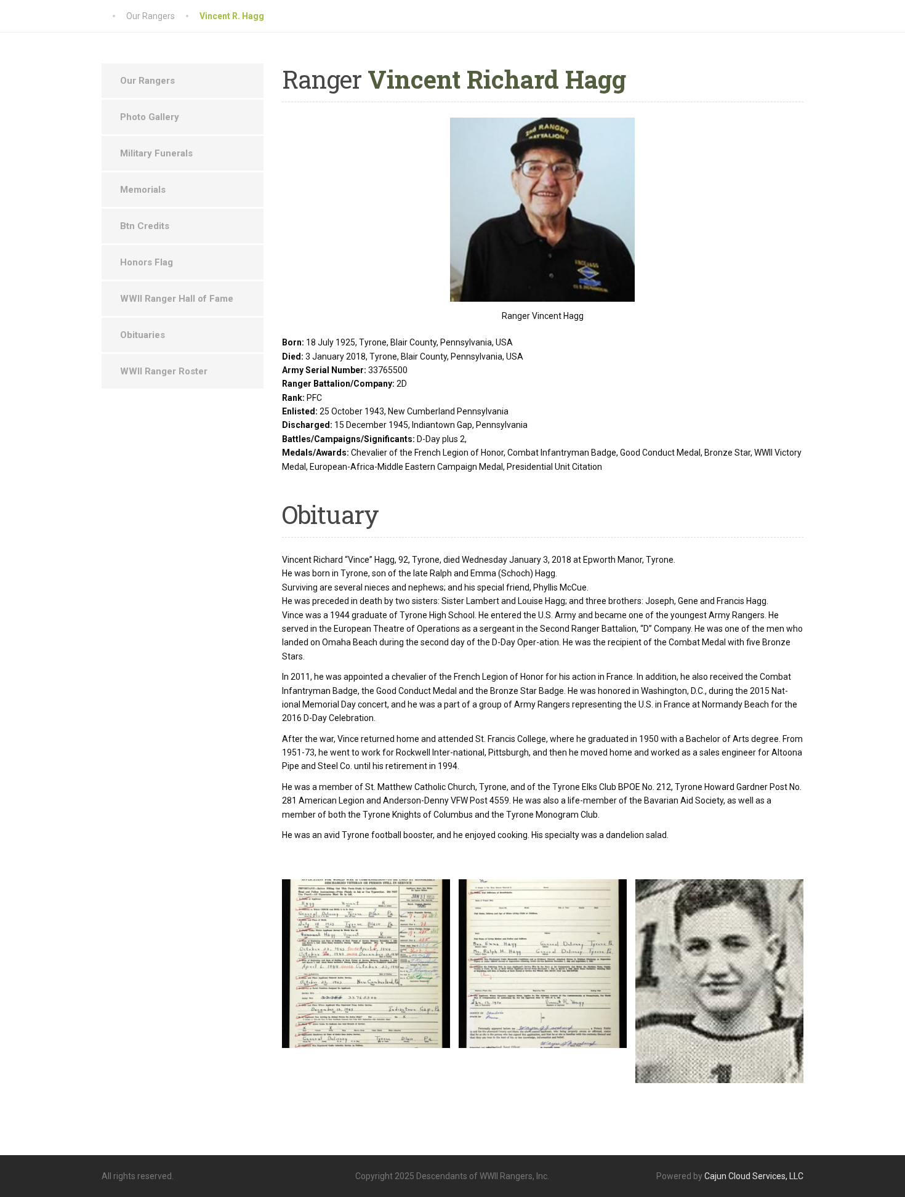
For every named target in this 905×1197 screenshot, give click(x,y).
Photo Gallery (149, 117)
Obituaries (142, 335)
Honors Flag (146, 262)
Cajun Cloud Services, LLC (753, 1176)
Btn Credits (144, 226)
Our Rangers (147, 80)
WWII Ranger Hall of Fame (176, 298)
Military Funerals (156, 153)
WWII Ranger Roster (163, 371)
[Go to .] (114, 16)
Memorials (143, 189)
